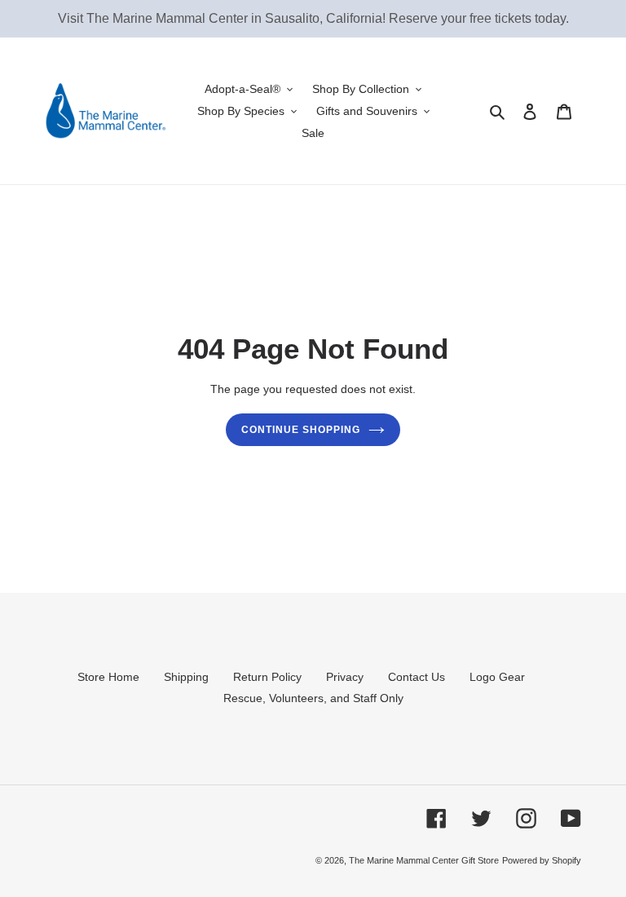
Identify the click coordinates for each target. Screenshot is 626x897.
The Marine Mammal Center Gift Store (424, 860)
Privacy (345, 676)
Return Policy (267, 676)
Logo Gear (497, 676)
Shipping (186, 676)
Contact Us (416, 676)
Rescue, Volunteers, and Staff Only (313, 698)
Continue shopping (300, 429)
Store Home (108, 676)
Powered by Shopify (541, 860)
